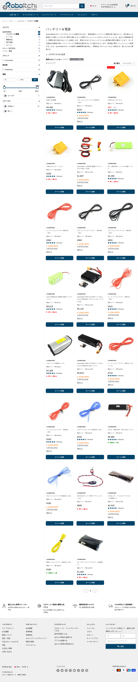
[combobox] (60, 5)
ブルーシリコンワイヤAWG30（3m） (59, 496)
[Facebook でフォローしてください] (58, 670)
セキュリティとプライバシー (36, 638)
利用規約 (29, 635)
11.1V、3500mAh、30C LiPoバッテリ (121, 429)
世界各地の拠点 (7, 667)
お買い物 (12, 15)
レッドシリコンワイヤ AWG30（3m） (57, 431)
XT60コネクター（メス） (55, 166)
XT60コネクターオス (115, 100)
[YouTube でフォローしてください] (74, 670)
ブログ (89, 631)
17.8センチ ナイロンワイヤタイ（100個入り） (119, 497)
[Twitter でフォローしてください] (62, 670)
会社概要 (29, 628)
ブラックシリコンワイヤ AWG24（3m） (88, 101)
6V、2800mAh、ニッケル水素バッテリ (120, 168)
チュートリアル (92, 638)
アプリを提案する (60, 640)
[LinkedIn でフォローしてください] (82, 670)
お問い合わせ (7, 652)
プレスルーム (31, 645)
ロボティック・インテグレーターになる (66, 629)
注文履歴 (5, 631)
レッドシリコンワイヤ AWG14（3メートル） (120, 364)
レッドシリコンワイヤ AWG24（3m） (119, 298)
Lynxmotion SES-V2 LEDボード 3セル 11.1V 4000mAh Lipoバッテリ (90, 364)
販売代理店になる (60, 634)
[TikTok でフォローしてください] (78, 670)
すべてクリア (51, 63)
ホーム (4, 21)
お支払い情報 (7, 648)
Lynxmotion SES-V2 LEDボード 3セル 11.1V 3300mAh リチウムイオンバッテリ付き (90, 299)
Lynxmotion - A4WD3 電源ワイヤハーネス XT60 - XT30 (89, 168)
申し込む (120, 646)
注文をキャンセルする (10, 642)
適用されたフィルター (54, 59)
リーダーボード (92, 642)
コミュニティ (82, 15)
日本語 (24, 667)
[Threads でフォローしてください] (86, 670)
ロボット (12, 21)
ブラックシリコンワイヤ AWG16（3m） (119, 232)
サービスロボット (29, 15)
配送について (7, 635)
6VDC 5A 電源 (51, 100)
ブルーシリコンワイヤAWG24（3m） (90, 429)
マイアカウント (107, 7)
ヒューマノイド (48, 15)
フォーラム (91, 628)
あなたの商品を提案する (63, 637)
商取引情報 (30, 642)
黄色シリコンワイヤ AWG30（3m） (59, 562)
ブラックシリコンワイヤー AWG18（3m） (89, 232)
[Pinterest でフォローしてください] (70, 670)
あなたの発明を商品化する (64, 644)
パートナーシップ (66, 15)
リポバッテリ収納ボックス (55, 363)
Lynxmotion (20, 21)
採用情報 (29, 631)
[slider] (4, 87)
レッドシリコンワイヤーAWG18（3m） (57, 232)
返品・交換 (6, 638)
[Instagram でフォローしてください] (66, 670)
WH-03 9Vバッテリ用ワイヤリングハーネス (89, 497)
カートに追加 (59, 127)
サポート (94, 15)
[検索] (82, 6)
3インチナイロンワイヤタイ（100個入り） (90, 563)
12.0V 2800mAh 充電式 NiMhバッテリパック (59, 298)
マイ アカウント (8, 628)
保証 (3, 645)
